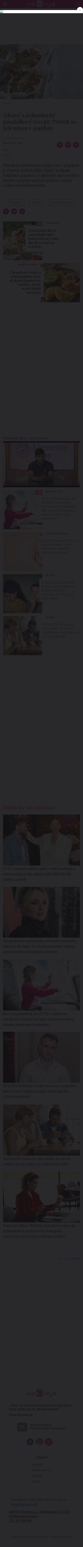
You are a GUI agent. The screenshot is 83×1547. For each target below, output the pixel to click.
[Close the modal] (80, 10)
